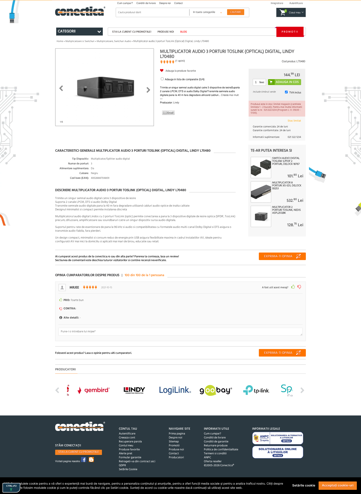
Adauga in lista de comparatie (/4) (185, 79)
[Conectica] (80, 427)
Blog (183, 32)
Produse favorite (129, 449)
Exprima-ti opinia (278, 256)
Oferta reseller (213, 461)
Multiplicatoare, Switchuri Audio (114, 41)
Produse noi (166, 32)
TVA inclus (295, 92)
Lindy (176, 102)
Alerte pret (125, 453)
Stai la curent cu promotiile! (131, 32)
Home (60, 41)
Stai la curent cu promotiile (78, 452)
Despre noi (165, 3)
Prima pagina (177, 433)
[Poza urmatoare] (148, 90)
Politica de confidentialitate (221, 449)
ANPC (207, 457)
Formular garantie (130, 457)
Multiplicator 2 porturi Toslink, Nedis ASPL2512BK (286, 210)
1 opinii (180, 61)
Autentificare (127, 433)
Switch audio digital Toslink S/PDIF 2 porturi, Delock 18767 (286, 161)
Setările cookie (303, 485)
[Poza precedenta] (61, 88)
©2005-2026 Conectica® (219, 465)
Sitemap (174, 441)
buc (261, 82)
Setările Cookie (128, 469)
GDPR (122, 465)
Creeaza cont (127, 437)
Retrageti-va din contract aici (137, 461)
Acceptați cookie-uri (337, 485)
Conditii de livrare (146, 3)
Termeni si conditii (215, 453)
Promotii (290, 32)
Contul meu (126, 445)
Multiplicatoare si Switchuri (79, 41)
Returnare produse (216, 445)
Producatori (176, 457)
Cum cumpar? (125, 3)
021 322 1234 (294, 137)
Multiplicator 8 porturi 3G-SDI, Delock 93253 (286, 185)
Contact (178, 3)
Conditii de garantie (216, 441)
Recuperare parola (130, 441)
